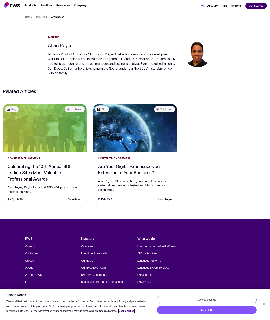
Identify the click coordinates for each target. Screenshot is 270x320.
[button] (11, 5)
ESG (28, 281)
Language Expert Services (153, 267)
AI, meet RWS (33, 274)
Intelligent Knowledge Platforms (156, 246)
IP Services (144, 281)
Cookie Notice (126, 310)
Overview (87, 246)
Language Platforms (149, 260)
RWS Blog (41, 16)
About (29, 267)
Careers (30, 246)
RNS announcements (94, 274)
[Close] (263, 304)
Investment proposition (95, 253)
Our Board (87, 260)
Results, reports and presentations (102, 281)
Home (28, 16)
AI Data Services (147, 253)
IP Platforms (144, 274)
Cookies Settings (206, 299)
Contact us (31, 253)
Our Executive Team (93, 267)
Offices (29, 260)
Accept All (206, 310)
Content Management (24, 158)
